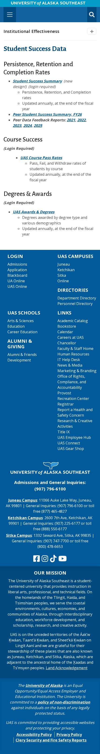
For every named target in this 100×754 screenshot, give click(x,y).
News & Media (69, 365)
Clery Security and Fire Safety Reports (51, 740)
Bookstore (66, 326)
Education (16, 326)
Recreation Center (73, 398)
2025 (38, 125)
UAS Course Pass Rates (41, 157)
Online (63, 280)
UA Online (16, 280)
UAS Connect (68, 443)
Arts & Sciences (20, 320)
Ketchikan (66, 269)
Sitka (61, 275)
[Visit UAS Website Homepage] (50, 468)
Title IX (63, 431)
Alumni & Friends (22, 354)
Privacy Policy (69, 734)
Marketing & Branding (77, 370)
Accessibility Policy (34, 734)
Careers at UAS (70, 337)
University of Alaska (44, 685)
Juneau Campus (22, 500)
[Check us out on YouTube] (62, 559)
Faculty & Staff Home (75, 348)
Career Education (22, 331)
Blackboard (17, 275)
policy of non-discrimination (64, 702)
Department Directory (76, 298)
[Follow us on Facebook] (36, 559)
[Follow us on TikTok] (53, 559)
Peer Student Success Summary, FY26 (47, 114)
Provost (64, 393)
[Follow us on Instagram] (45, 559)
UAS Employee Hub (74, 437)
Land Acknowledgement (66, 667)
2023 (17, 125)
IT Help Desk (68, 359)
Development (19, 360)
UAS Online (17, 286)
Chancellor (66, 343)
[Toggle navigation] (9, 14)
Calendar (65, 331)
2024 (27, 125)
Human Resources (73, 354)
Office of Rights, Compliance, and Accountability (71, 382)
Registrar (65, 404)
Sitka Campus (19, 535)
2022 (81, 120)
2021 (71, 120)
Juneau (63, 264)
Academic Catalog (72, 320)
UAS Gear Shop (70, 448)
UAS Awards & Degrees (33, 211)
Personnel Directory (75, 303)
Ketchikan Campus (25, 517)
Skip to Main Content (22, 4)
